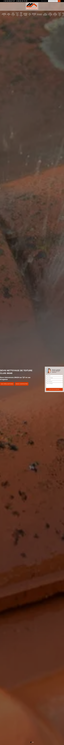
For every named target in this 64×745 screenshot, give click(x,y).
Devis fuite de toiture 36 (21, 14)
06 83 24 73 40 (22, 1)
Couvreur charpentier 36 (4, 14)
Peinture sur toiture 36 (59, 14)
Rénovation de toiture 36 (34, 14)
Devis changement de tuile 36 (45, 14)
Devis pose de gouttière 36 (13, 14)
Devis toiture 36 (29, 14)
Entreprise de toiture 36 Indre (25, 14)
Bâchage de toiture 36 (17, 14)
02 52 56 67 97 (10, 1)
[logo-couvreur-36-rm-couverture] (32, 6)
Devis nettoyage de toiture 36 (50, 14)
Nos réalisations (7, 384)
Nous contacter (22, 384)
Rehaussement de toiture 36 (39, 14)
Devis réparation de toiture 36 (55, 14)
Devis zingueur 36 (8, 14)
